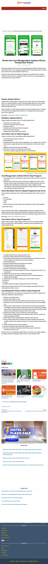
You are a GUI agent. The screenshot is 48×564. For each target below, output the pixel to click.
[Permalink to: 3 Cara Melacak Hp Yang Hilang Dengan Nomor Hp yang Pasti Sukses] (24, 374)
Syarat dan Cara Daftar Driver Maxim (16, 216)
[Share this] (2, 364)
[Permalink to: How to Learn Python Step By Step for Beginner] (24, 390)
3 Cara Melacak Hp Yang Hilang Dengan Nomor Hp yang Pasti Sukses (23, 381)
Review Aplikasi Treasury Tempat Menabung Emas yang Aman (17, 491)
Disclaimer (4, 532)
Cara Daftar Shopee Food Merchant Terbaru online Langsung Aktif (7, 397)
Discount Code (5, 546)
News (3, 548)
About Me (4, 528)
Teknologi (4, 552)
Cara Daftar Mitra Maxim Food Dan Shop (17, 115)
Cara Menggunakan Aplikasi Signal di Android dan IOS (35, 410)
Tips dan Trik (7, 406)
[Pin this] (7, 364)
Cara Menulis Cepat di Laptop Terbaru (11, 501)
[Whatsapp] (11, 364)
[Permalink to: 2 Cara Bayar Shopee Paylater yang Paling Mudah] (39, 374)
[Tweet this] (5, 364)
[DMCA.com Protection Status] (5, 540)
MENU (44, 8)
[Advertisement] (24, 20)
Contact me (4, 530)
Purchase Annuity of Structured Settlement (12, 497)
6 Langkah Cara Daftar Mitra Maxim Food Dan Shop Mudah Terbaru (11, 411)
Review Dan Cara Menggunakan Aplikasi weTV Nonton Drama (17, 494)
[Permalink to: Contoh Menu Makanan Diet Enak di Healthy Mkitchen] (39, 390)
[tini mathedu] (24, 2)
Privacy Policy (5, 535)
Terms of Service (6, 537)
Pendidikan (4, 550)
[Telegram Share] (9, 364)
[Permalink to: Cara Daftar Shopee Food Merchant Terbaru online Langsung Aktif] (9, 390)
